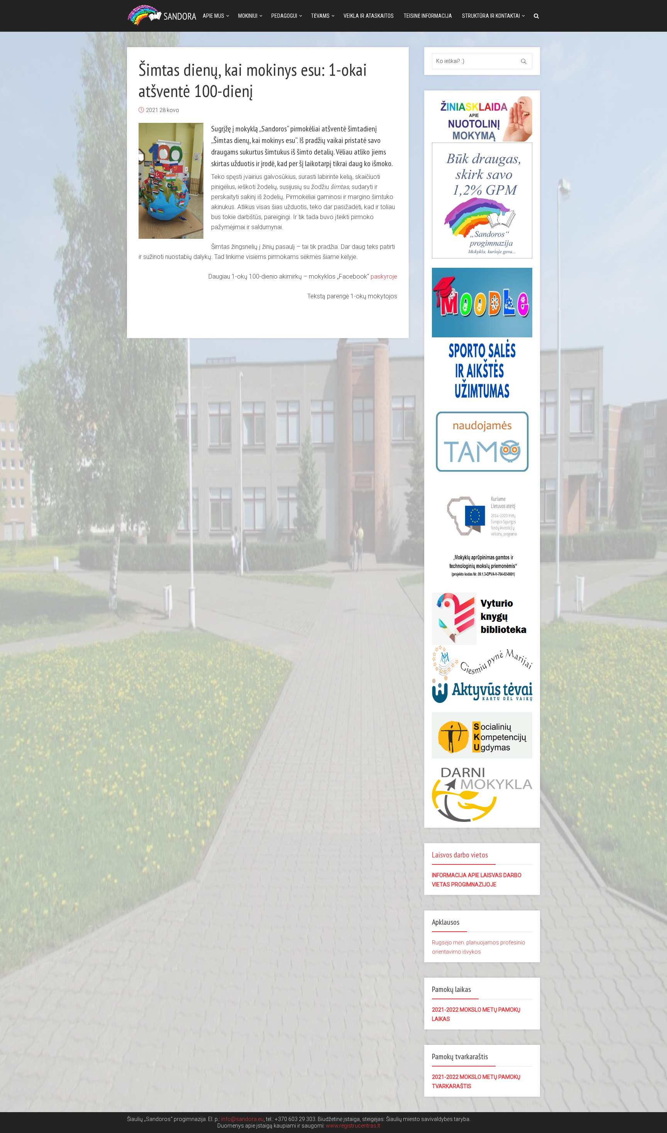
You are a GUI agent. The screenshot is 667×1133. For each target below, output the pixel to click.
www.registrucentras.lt (353, 1126)
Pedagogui (284, 16)
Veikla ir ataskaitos (369, 16)
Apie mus (213, 16)
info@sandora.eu (242, 1119)
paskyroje (384, 276)
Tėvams (320, 16)
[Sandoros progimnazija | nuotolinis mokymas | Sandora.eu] (163, 14)
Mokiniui (247, 16)
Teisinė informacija (428, 16)
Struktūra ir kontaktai (491, 16)
